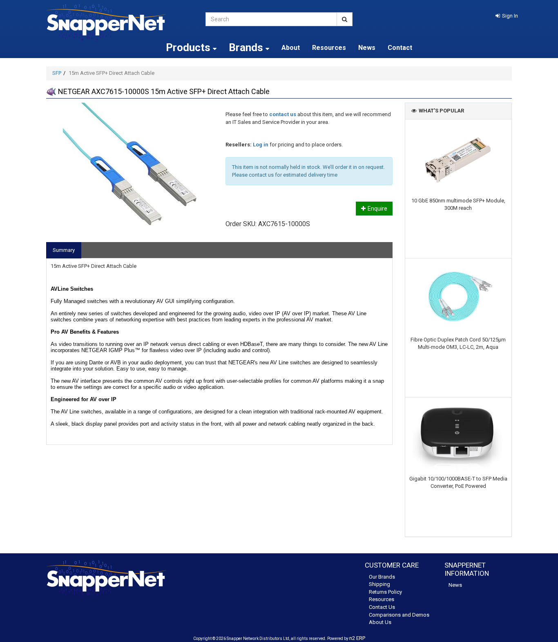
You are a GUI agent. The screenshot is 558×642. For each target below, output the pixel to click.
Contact (400, 48)
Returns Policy (385, 592)
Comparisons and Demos (399, 615)
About (290, 48)
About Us (380, 622)
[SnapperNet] (119, 22)
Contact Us (382, 607)
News (366, 48)
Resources (329, 48)
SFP (56, 73)
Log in (260, 144)
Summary (64, 250)
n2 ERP (357, 638)
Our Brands (382, 577)
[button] (507, 16)
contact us (282, 114)
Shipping (379, 584)
